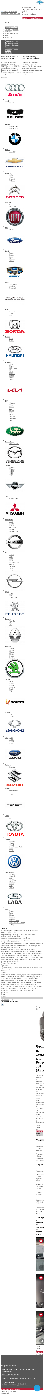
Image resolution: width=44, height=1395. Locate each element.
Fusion (11, 255)
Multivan (12, 882)
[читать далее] (23, 940)
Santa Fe (12, 374)
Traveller (12, 621)
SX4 (10, 792)
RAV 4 (11, 851)
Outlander (12, 527)
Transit (11, 261)
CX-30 (11, 471)
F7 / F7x (12, 311)
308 (10, 623)
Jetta (10, 878)
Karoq (11, 685)
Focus (11, 253)
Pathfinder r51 (14, 562)
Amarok (12, 874)
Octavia (12, 687)
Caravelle (12, 876)
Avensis (12, 841)
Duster (11, 650)
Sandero (12, 658)
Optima (11, 411)
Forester (12, 767)
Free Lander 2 (14, 444)
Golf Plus (12, 880)
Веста (11, 911)
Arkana (11, 648)
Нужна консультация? (9, 1391)
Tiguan (11, 888)
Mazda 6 (12, 469)
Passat (11, 884)
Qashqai (12, 564)
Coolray (12, 286)
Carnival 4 (12, 403)
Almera (11, 555)
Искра (11, 915)
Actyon (11, 740)
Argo (11, 714)
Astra (11, 594)
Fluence (12, 652)
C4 (10, 204)
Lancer (11, 525)
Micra (11, 559)
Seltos (11, 414)
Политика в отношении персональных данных (18, 1378)
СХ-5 (11, 473)
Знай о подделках (11, 33)
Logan (11, 656)
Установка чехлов (11, 28)
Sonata (11, 378)
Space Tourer (13, 206)
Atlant (11, 716)
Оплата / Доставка (11, 30)
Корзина (4, 1393)
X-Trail (11, 570)
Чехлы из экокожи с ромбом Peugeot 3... (39, 1359)
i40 (10, 370)
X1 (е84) (12, 152)
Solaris (11, 376)
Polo (10, 886)
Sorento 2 (12, 418)
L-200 (11, 524)
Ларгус (12, 919)
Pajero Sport (13, 531)
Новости (8, 35)
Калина (12, 917)
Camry (11, 843)
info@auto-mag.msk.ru (8, 1366)
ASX (11, 522)
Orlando (12, 181)
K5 (10, 409)
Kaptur (11, 654)
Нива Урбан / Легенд (17, 923)
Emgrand (12, 288)
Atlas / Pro (13, 284)
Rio (10, 413)
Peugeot (38, 1007)
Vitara (11, 794)
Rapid (11, 689)
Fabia (11, 681)
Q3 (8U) (12, 103)
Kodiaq (11, 683)
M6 (10, 315)
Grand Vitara (13, 790)
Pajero (11, 529)
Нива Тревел (14, 921)
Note (11, 561)
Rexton (11, 743)
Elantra (11, 366)
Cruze (11, 177)
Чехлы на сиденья (11, 26)
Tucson (11, 379)
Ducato (11, 230)
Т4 (10, 818)
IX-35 (11, 372)
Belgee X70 (13, 128)
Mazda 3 (12, 467)
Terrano (12, 566)
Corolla (11, 845)
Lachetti (12, 179)
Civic (11, 339)
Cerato (11, 407)
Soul (10, 420)
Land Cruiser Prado (16, 847)
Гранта (11, 913)
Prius (11, 849)
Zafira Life (13, 597)
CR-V (11, 341)
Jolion (11, 313)
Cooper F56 (13, 498)
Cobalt (11, 175)
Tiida (11, 568)
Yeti (10, 691)
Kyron (11, 742)
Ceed (11, 405)
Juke (10, 557)
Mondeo (12, 259)
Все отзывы (5, 1000)
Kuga (11, 257)
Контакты (8, 37)
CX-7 (11, 475)
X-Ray (11, 925)
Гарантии (8, 32)
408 (10, 625)
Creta (11, 364)
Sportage (12, 416)
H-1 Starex (13, 368)
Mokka (11, 596)
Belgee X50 (13, 126)
